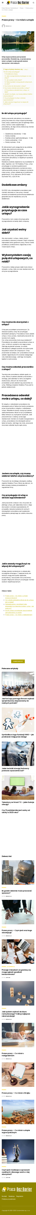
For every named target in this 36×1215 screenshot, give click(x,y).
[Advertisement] (18, 294)
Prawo (22, 8)
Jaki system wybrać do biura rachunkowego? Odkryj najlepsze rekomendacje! (16, 1013)
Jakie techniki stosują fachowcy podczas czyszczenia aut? (15, 769)
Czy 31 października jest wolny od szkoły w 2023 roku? (16, 811)
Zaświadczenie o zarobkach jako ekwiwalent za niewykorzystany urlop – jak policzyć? (19, 606)
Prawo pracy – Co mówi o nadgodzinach (18, 615)
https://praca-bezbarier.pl (10, 8)
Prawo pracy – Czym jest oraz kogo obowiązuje (17, 931)
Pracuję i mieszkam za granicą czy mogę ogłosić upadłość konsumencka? (16, 972)
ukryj (26, 69)
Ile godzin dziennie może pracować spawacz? (17, 892)
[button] (3, 3)
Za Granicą (11, 966)
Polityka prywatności (9, 1199)
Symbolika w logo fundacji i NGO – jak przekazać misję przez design (18, 735)
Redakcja (8, 26)
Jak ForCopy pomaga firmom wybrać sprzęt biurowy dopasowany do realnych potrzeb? (18, 700)
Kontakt (4, 1196)
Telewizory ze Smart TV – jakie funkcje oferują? (18, 803)
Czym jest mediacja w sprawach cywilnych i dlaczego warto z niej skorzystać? (16, 1172)
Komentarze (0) (18, 661)
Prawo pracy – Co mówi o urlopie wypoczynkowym (16, 1131)
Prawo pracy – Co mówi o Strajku (16, 1093)
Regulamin (19, 1196)
